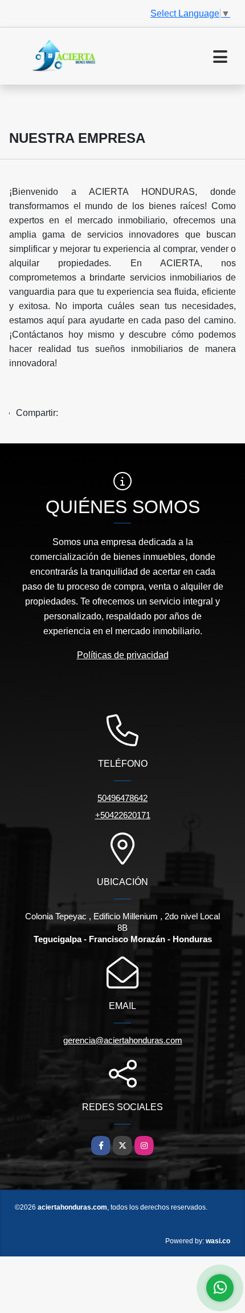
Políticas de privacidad (123, 655)
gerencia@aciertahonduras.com (122, 1040)
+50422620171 (122, 815)
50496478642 (122, 798)
